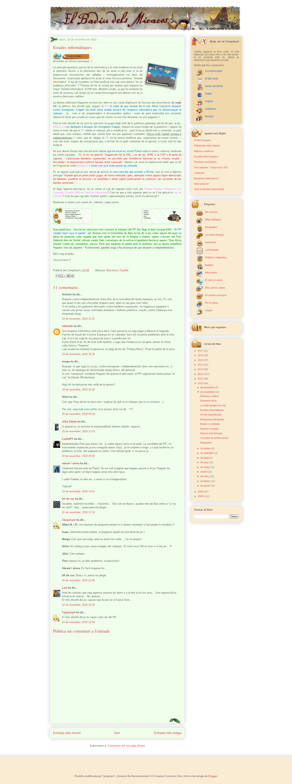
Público (146, 211)
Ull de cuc (68, 498)
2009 (201, 491)
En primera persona (215, 295)
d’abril (204, 471)
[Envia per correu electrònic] (57, 276)
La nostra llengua (214, 234)
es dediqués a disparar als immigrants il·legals (93, 126)
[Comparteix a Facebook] (69, 276)
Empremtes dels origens (207, 145)
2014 (201, 364)
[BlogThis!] (61, 276)
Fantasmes (206, 442)
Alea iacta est (201, 183)
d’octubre (205, 448)
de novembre (207, 392)
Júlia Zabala (69, 421)
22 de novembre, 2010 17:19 (78, 512)
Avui (145, 216)
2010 (201, 383)
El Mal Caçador (202, 140)
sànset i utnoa (70, 463)
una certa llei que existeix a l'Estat (133, 171)
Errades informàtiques (212, 410)
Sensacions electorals (72, 211)
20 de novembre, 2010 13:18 (78, 431)
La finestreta (211, 250)
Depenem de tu (208, 400)
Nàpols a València (204, 151)
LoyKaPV (67, 438)
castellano (210, 108)
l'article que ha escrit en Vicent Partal (120, 151)
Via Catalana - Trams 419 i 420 (211, 167)
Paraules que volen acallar (74, 218)
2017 (201, 350)
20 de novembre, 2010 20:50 (78, 455)
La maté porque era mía (213, 405)
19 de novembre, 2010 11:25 (78, 318)
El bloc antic (211, 78)
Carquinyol (68, 519)
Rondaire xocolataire (205, 162)
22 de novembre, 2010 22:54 (78, 622)
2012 (201, 374)
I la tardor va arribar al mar (214, 438)
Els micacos (211, 212)
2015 (201, 360)
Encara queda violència (72, 214)
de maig (205, 467)
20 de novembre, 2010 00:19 (78, 413)
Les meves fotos (213, 71)
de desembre (207, 387)
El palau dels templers (206, 156)
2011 (201, 378)
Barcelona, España (117, 270)
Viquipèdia (147, 218)
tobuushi (67, 326)
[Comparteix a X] (65, 276)
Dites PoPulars (213, 219)
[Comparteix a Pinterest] (72, 276)
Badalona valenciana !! (206, 178)
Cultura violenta (70, 216)
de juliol (205, 457)
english (209, 101)
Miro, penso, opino (215, 287)
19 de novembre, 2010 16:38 (78, 389)
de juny (204, 462)
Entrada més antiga (167, 733)
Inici (117, 733)
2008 (201, 496)
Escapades (211, 227)
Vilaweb (146, 214)
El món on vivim (74, 56)
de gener (205, 485)
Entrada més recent (66, 733)
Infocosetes (211, 272)
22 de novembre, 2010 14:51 (78, 491)
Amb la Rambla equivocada (209, 189)
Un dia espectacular (211, 414)
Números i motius (209, 396)
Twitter (208, 93)
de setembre (207, 453)
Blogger (212, 776)
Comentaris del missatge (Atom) (126, 745)
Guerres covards (70, 213)
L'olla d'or (199, 173)
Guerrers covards (209, 428)
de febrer (205, 481)
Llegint (208, 310)
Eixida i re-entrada (210, 424)
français (209, 116)
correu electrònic (214, 86)
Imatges (209, 265)
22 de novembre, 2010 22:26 (78, 604)
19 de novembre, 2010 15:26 (78, 354)
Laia (64, 587)
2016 (201, 355)
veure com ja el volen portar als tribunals (114, 165)
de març (205, 476)
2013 (201, 369)
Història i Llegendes (216, 257)
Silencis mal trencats (211, 433)
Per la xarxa (211, 302)
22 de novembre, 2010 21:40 (78, 580)
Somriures (210, 242)
